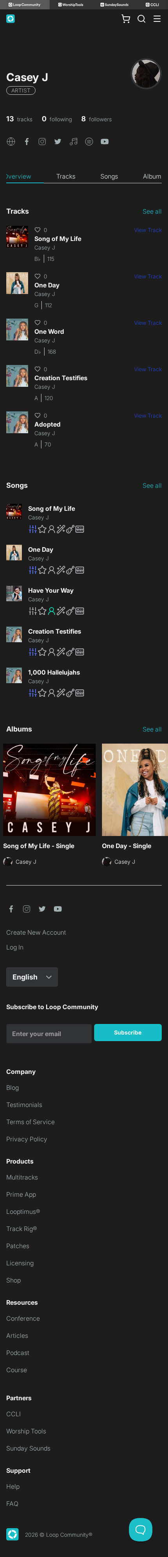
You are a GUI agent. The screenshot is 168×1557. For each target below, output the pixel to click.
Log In (14, 947)
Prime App (21, 1194)
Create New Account (36, 932)
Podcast (17, 1353)
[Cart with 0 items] (125, 18)
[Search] (141, 18)
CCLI (13, 1414)
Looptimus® (23, 1211)
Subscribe (127, 1032)
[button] (11, 141)
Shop (13, 1280)
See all (152, 211)
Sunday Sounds (28, 1448)
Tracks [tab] (65, 176)
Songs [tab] (109, 176)
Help (13, 1486)
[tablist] (84, 177)
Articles (17, 1335)
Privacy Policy (26, 1139)
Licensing (20, 1263)
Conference (23, 1318)
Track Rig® (21, 1229)
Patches (17, 1246)
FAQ (12, 1503)
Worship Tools (26, 1431)
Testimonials (24, 1105)
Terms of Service (30, 1122)
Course (16, 1370)
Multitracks (22, 1177)
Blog (12, 1087)
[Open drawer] (157, 18)
